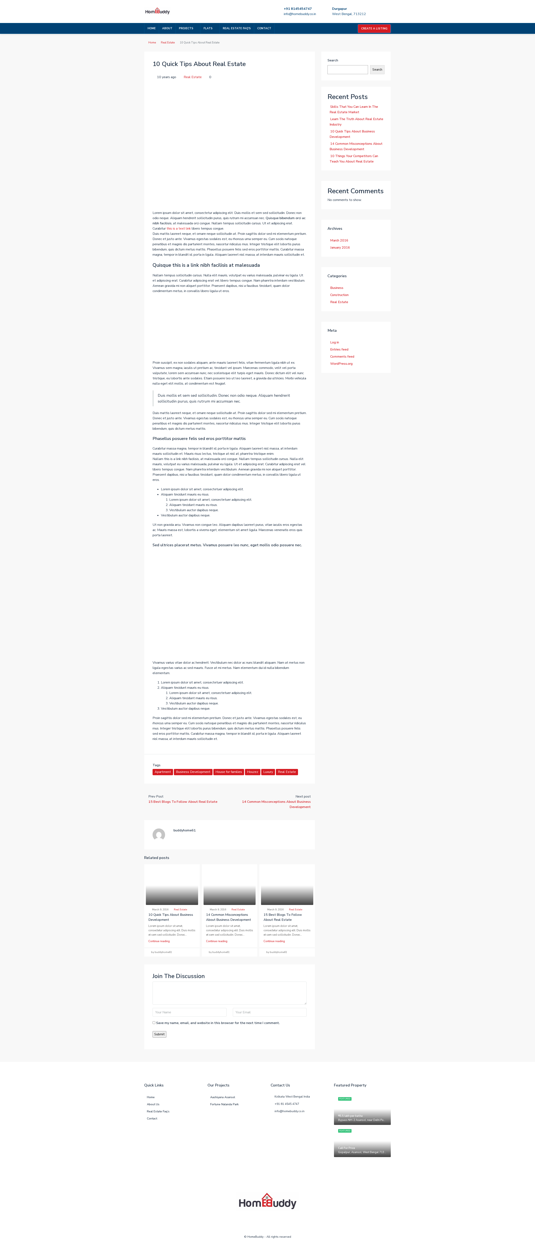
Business (336, 288)
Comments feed (342, 356)
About (167, 28)
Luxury (268, 772)
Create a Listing (374, 28)
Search (332, 60)
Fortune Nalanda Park (224, 1104)
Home (152, 28)
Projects (186, 28)
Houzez (252, 772)
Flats (208, 28)
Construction (339, 295)
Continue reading (159, 941)
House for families (228, 772)
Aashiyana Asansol (222, 1097)
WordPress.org (341, 363)
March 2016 (339, 240)
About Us (153, 1104)
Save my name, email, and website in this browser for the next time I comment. (218, 1023)
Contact (264, 28)
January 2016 (340, 247)
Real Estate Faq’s (237, 28)
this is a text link (179, 228)
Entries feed (339, 349)
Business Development (193, 772)
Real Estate (168, 42)
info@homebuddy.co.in (300, 14)
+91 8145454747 (298, 8)
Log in (334, 342)
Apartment (163, 772)
